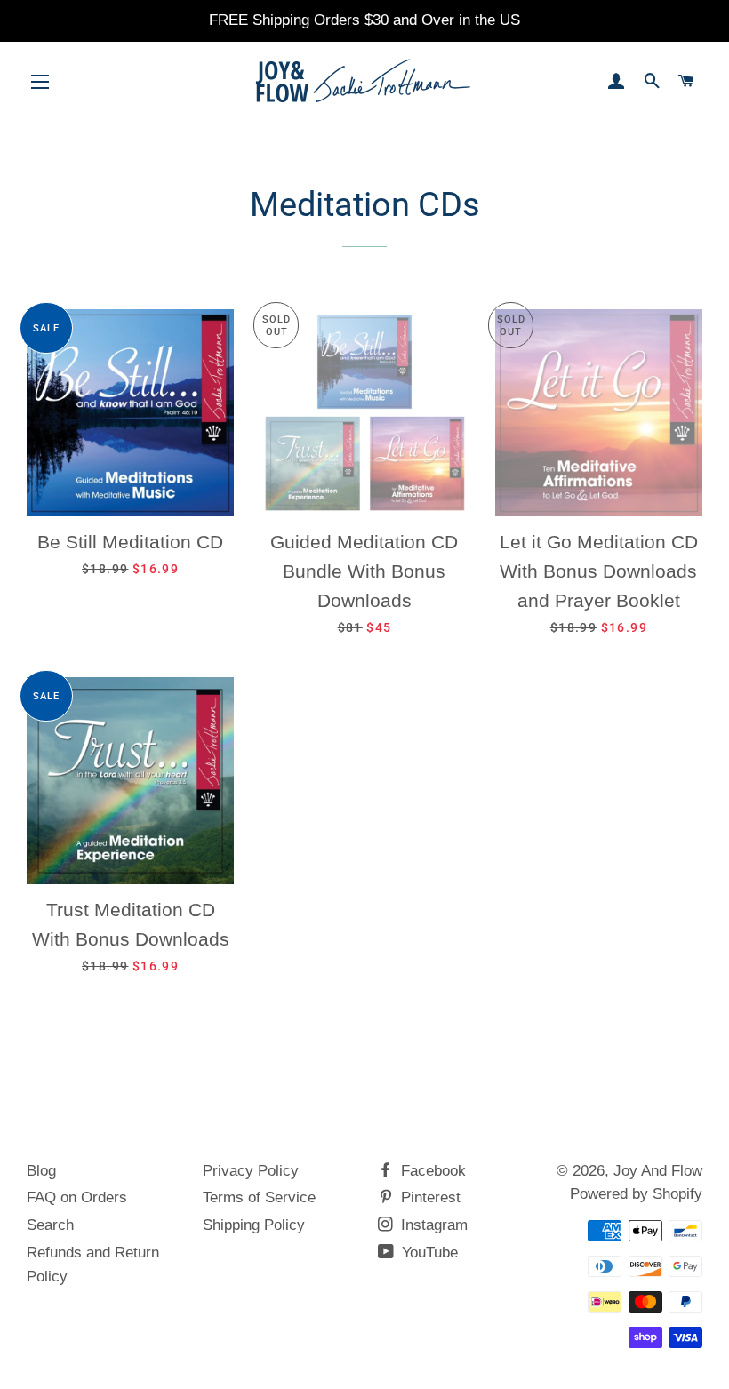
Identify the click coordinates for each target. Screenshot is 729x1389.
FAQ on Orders (77, 1197)
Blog (41, 1170)
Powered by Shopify (636, 1193)
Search (50, 1225)
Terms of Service (259, 1197)
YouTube (427, 1252)
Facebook (431, 1170)
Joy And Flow (657, 1170)
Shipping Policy (254, 1225)
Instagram (432, 1225)
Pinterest (429, 1197)
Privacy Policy (251, 1170)
